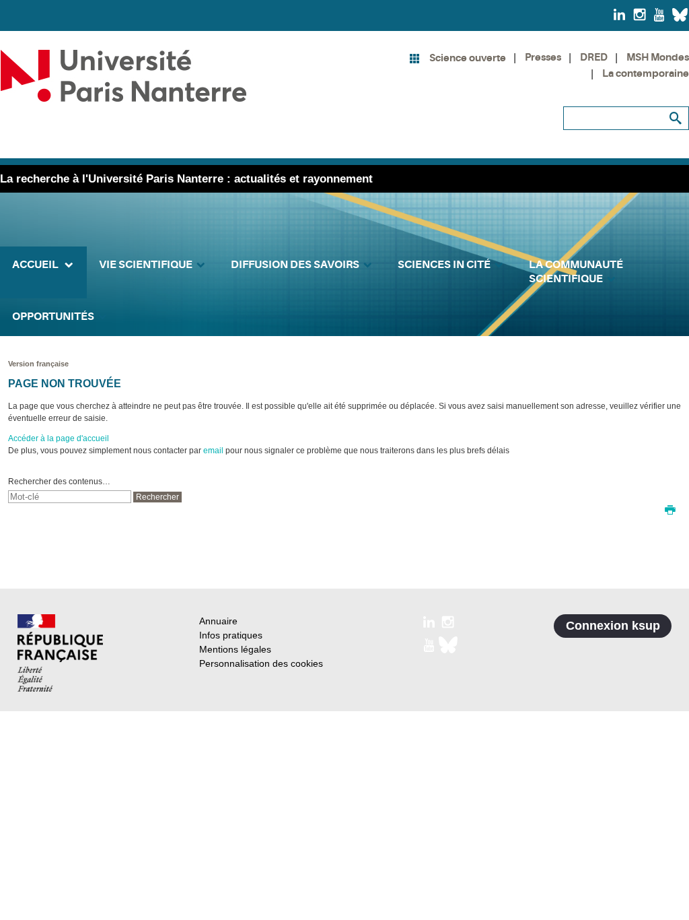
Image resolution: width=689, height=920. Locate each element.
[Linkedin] (619, 14)
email (213, 450)
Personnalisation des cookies (261, 663)
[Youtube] (659, 14)
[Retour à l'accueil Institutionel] (60, 653)
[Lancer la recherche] (675, 118)
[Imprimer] (670, 511)
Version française (38, 364)
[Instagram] (639, 14)
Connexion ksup (613, 625)
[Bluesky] (680, 14)
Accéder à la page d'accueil (58, 438)
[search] (69, 496)
